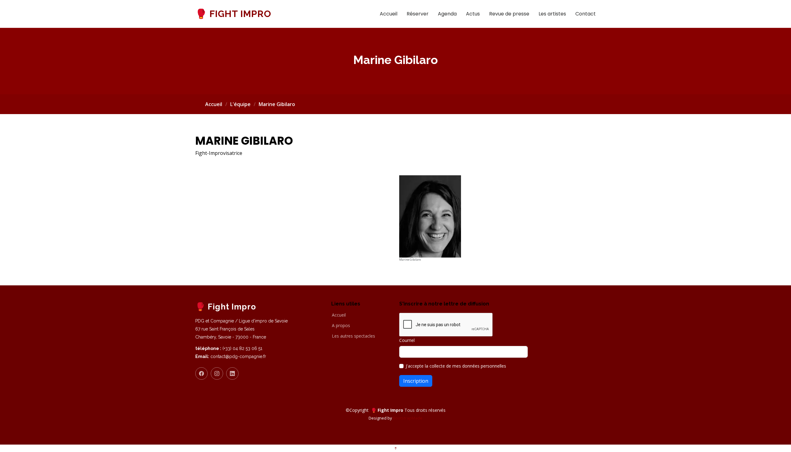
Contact (585, 13)
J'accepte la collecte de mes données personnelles (456, 366)
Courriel (407, 340)
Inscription (415, 380)
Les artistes (552, 13)
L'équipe (240, 104)
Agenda (447, 13)
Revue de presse (509, 13)
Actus (473, 13)
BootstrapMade (407, 418)
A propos (341, 325)
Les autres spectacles (353, 336)
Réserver (418, 13)
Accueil (388, 13)
